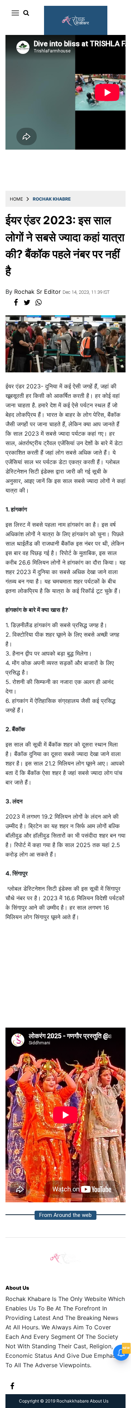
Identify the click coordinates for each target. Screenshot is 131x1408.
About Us (17, 1288)
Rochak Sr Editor (38, 291)
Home (16, 199)
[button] (14, 13)
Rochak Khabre (52, 199)
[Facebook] (12, 1385)
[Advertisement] (65, 978)
